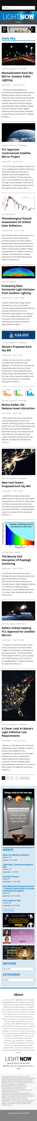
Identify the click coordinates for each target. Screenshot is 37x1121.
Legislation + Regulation (18, 69)
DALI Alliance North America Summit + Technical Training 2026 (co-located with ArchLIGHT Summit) (18, 888)
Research (12, 214)
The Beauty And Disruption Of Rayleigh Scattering (16, 560)
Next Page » (25, 778)
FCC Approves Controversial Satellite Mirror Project (16, 153)
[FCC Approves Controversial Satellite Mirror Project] (18, 132)
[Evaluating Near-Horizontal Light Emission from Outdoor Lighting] (18, 272)
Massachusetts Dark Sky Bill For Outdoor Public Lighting (17, 76)
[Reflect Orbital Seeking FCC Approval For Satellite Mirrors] (18, 610)
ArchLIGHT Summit (11, 876)
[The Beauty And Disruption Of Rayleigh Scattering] (18, 535)
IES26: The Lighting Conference (16, 855)
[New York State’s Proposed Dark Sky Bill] (18, 462)
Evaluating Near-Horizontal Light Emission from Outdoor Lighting (18, 289)
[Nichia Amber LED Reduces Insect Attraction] (18, 392)
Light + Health (14, 552)
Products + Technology (17, 145)
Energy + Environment (17, 624)
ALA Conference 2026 (12, 900)
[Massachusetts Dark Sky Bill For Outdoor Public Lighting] (18, 54)
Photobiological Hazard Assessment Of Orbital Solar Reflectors (16, 222)
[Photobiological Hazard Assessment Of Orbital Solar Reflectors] (18, 202)
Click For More (8, 910)
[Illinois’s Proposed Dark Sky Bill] (18, 335)
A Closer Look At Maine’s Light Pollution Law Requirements (17, 732)
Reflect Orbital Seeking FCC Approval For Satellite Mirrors (18, 631)
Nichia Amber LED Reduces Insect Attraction (18, 406)
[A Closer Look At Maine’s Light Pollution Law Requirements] (18, 695)
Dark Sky (5, 69)
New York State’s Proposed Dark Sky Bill (16, 484)
